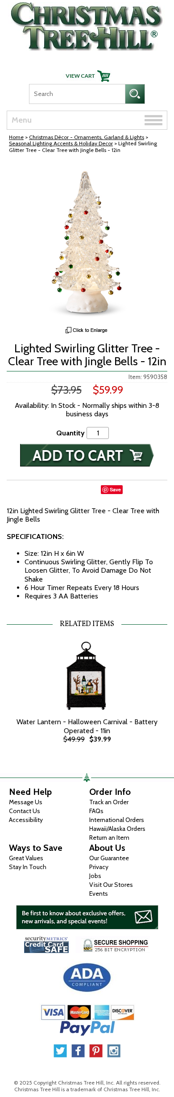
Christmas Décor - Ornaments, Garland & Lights (86, 137)
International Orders (116, 820)
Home (16, 137)
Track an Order (108, 802)
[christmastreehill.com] (87, 24)
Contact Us (24, 811)
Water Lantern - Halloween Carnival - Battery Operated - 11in (87, 726)
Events (98, 894)
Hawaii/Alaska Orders (117, 829)
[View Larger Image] (87, 242)
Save (115, 489)
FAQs (96, 811)
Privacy (98, 867)
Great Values (26, 858)
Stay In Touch (27, 867)
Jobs (95, 876)
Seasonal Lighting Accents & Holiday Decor (61, 143)
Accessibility (26, 820)
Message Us (25, 802)
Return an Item (109, 838)
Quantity (70, 433)
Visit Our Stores (111, 885)
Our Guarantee (109, 858)
